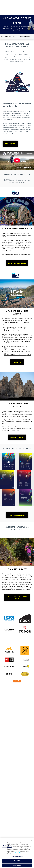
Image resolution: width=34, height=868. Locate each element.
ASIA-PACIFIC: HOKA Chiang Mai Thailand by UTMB (17, 352)
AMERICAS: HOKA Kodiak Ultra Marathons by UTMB (17, 347)
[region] (17, 853)
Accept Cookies (17, 865)
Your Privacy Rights (17, 856)
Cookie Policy (18, 853)
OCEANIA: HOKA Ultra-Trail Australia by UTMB (17, 355)
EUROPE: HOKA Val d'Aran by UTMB (14, 350)
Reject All (17, 861)
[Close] (32, 840)
